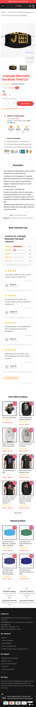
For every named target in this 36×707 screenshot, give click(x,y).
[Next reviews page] (32, 383)
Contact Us (4, 666)
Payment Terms (6, 661)
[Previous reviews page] (22, 383)
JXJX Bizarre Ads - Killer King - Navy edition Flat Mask (8, 572)
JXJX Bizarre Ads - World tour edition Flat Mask (26, 572)
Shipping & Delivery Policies (9, 658)
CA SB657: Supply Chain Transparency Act (14, 649)
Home (3, 12)
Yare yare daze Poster (9, 417)
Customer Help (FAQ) (7, 669)
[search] (30, 6)
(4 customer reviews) (17, 84)
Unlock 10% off (4, 698)
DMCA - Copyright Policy (8, 646)
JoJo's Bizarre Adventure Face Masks (14, 15)
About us (4, 638)
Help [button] (32, 704)
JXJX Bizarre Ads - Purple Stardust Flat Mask (25, 543)
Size (3, 91)
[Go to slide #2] (23, 67)
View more (18, 513)
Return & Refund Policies (9, 663)
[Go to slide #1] (13, 67)
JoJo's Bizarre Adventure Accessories (20, 12)
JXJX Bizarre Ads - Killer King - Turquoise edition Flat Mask (9, 543)
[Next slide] (32, 40)
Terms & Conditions (7, 640)
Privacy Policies (6, 643)
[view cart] (33, 6)
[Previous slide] (4, 40)
